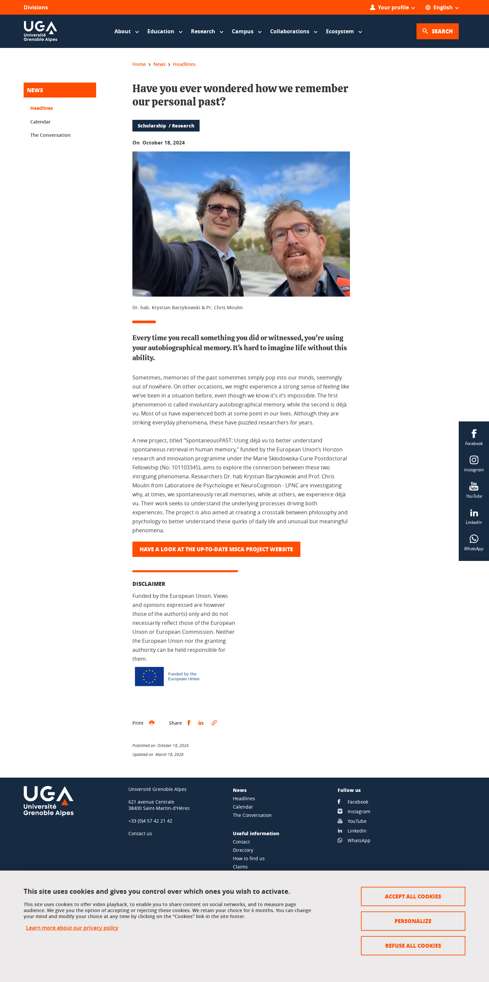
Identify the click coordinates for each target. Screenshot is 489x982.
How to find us (249, 858)
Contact (241, 842)
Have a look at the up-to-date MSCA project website (216, 549)
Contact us (140, 833)
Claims (240, 866)
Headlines (41, 108)
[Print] (152, 723)
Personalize (413, 921)
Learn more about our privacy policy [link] (72, 928)
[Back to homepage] (41, 31)
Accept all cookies (413, 896)
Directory (243, 850)
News (35, 90)
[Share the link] (214, 723)
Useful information (256, 833)
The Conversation (50, 135)
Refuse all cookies (413, 945)
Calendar (40, 122)
